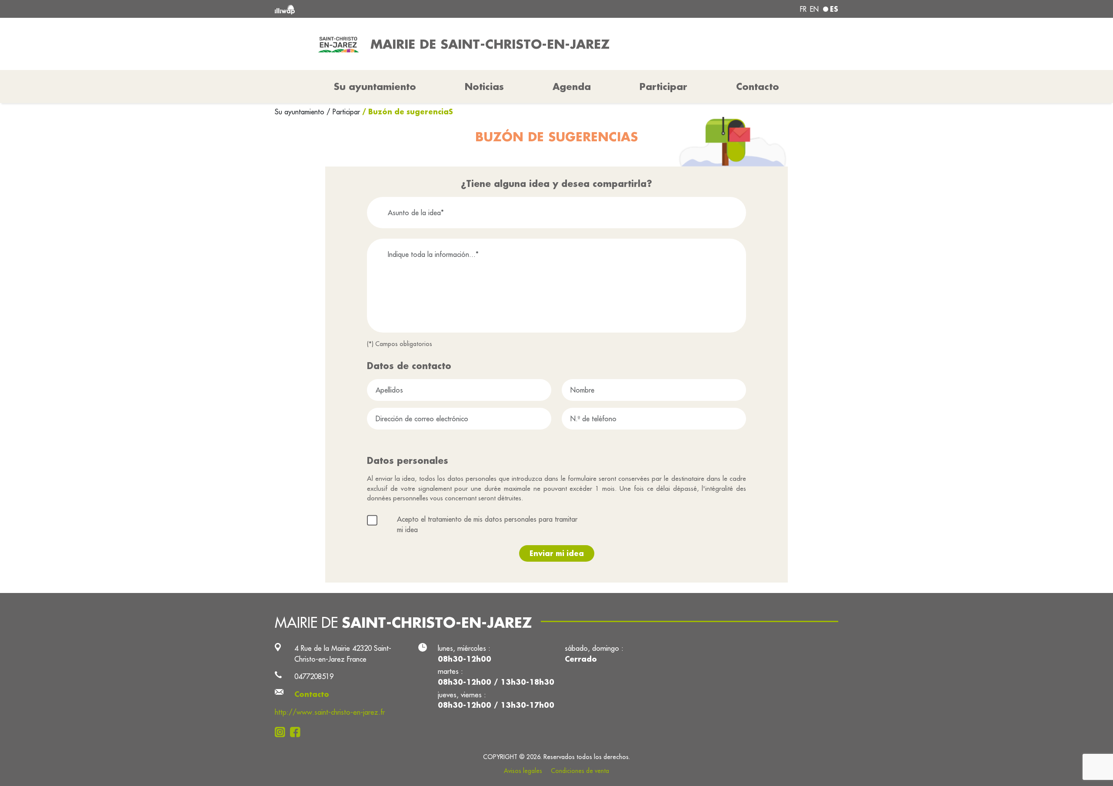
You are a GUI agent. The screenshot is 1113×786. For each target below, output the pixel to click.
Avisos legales (523, 771)
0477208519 (313, 676)
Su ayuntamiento (301, 111)
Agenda (572, 86)
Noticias (484, 86)
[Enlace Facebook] (297, 731)
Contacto (757, 86)
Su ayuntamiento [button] (375, 86)
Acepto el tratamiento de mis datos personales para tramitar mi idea (487, 524)
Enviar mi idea (557, 553)
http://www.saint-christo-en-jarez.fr (330, 711)
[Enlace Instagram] (282, 731)
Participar (663, 86)
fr (803, 9)
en (814, 9)
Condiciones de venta (580, 771)
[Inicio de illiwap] (389, 9)
